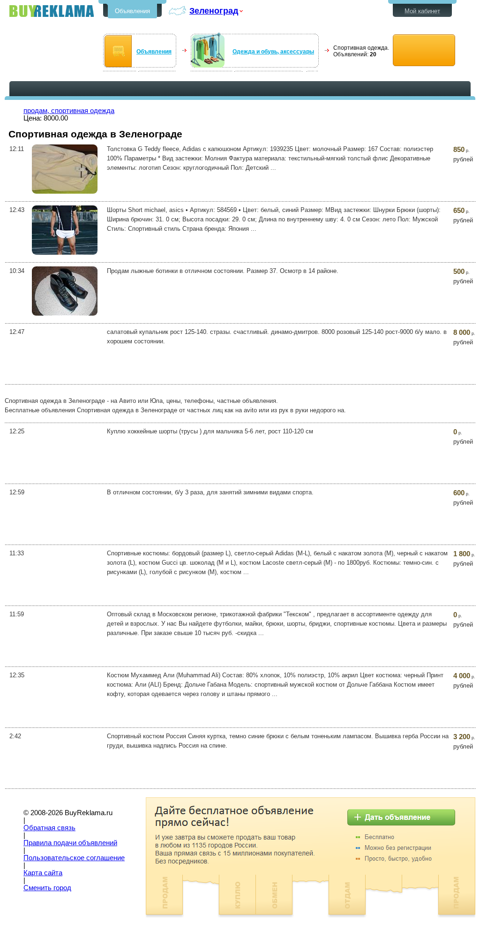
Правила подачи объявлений (70, 843)
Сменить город (47, 888)
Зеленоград (213, 10)
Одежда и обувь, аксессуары (273, 51)
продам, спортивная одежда (68, 110)
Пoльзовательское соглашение (74, 858)
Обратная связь (49, 828)
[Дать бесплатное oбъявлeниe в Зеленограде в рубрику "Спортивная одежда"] (424, 50)
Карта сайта (42, 873)
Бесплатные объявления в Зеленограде (51, 11)
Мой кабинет (422, 11)
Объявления (132, 11)
